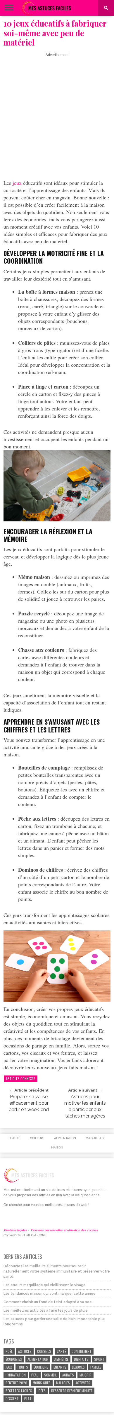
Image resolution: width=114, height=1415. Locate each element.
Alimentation (65, 1138)
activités (82, 1382)
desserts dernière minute (71, 1390)
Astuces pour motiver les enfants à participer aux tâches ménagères (85, 1106)
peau (35, 1374)
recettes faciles (19, 1390)
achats (68, 1374)
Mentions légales (15, 1230)
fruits (23, 1366)
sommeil (50, 1374)
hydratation (16, 1374)
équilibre (41, 1366)
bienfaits (81, 1359)
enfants (59, 1366)
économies (14, 1359)
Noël (9, 1351)
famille (95, 1366)
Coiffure (37, 1138)
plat (28, 1398)
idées (42, 1390)
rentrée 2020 (16, 1382)
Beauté (14, 1138)
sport (99, 1359)
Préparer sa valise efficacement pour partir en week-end (29, 1103)
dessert (12, 1398)
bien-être (61, 1359)
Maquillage (95, 1138)
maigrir (85, 1374)
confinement (81, 1351)
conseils (44, 1351)
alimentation (37, 1359)
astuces (25, 1351)
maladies (63, 1382)
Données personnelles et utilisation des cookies (64, 1230)
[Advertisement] (57, 113)
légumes (78, 1366)
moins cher (42, 1382)
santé (61, 1351)
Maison (57, 1147)
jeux (17, 182)
